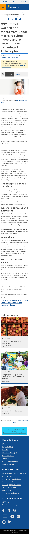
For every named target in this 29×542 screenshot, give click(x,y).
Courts (5, 450)
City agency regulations (11, 479)
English (10, 74)
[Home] (1, 13)
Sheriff (4, 458)
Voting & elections (9, 487)
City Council (7, 447)
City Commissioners (10, 461)
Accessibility (15, 532)
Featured (20, 13)
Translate (23, 1)
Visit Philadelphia (9, 505)
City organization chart (11, 493)
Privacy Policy (23, 530)
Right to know (14, 530)
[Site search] (27, 7)
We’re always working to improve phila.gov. (14, 431)
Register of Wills (8, 464)
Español (18, 74)
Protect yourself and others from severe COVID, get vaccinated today (14, 302)
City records (7, 476)
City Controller (8, 455)
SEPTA (4, 502)
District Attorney (8, 452)
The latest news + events (10, 13)
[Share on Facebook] (9, 19)
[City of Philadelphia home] (13, 6)
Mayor (4, 444)
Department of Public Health (9, 57)
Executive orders (8, 482)
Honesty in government (11, 484)
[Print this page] (20, 19)
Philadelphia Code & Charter (13, 473)
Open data (6, 490)
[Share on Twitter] (12, 19)
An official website (6, 2)
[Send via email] (16, 19)
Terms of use (5, 530)
